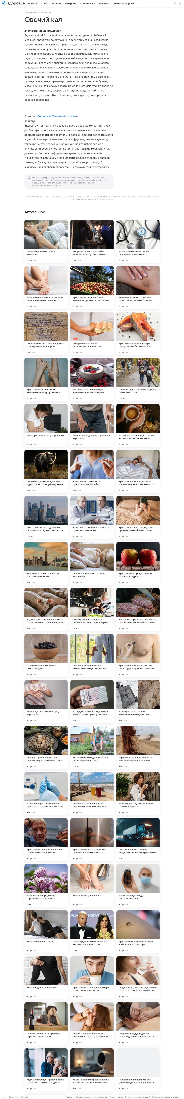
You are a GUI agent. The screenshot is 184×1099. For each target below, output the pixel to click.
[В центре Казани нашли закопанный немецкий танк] (138, 701)
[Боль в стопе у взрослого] (92, 885)
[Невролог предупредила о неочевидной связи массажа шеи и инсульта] (138, 1024)
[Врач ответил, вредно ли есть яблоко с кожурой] (138, 563)
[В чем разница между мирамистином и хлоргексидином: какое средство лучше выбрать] (138, 885)
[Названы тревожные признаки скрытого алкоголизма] (46, 1024)
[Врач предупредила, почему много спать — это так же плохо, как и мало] (138, 471)
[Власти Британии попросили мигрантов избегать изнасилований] (46, 563)
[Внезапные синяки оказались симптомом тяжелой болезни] (138, 287)
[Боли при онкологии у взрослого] (46, 425)
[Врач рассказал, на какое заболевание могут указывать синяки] (46, 379)
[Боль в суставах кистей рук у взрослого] (46, 701)
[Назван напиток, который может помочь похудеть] (138, 793)
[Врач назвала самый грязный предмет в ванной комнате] (92, 839)
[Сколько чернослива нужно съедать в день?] (46, 655)
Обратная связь (116, 1097)
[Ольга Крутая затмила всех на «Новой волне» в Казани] (92, 931)
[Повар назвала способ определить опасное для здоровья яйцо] (92, 333)
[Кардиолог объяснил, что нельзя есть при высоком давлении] (138, 425)
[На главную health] (15, 3)
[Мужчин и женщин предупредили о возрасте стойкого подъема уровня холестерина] (46, 1070)
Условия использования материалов (91, 1097)
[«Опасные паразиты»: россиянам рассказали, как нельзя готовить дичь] (138, 609)
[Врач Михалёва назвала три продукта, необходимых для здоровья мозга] (138, 333)
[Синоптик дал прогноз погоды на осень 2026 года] (138, 379)
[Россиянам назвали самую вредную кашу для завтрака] (92, 379)
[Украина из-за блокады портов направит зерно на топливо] (138, 747)
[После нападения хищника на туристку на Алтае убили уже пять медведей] (46, 471)
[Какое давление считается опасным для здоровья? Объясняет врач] (138, 241)
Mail (4, 1097)
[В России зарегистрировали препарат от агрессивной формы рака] (46, 793)
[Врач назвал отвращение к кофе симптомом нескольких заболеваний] (92, 977)
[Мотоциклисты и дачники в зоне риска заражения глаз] (92, 747)
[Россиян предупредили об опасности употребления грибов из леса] (46, 747)
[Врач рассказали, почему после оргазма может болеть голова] (138, 517)
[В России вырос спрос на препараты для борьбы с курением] (92, 471)
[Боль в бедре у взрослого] (46, 977)
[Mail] (4, 3)
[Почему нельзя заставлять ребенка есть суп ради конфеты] (92, 609)
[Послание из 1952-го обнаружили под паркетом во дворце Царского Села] (46, 333)
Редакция (70, 1097)
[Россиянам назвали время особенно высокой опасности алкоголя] (92, 793)
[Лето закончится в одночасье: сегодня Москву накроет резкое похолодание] (46, 517)
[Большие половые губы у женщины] (46, 241)
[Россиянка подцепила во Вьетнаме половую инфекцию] (92, 655)
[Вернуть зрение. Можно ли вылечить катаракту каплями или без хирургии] (92, 1024)
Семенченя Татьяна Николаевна (57, 116)
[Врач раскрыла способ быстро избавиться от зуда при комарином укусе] (138, 931)
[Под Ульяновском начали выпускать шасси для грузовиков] (138, 839)
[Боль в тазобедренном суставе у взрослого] (92, 425)
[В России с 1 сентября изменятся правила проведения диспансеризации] (92, 517)
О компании (14, 1097)
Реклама (24, 1097)
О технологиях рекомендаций (137, 1097)
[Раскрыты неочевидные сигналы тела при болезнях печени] (46, 287)
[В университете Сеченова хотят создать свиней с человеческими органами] (46, 609)
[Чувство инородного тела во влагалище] (92, 563)
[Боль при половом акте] (46, 931)
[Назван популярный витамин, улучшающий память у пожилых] (138, 1070)
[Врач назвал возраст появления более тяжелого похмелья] (46, 839)
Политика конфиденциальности (165, 1097)
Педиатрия (46, 12)
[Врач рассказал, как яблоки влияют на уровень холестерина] (92, 287)
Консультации (30, 12)
